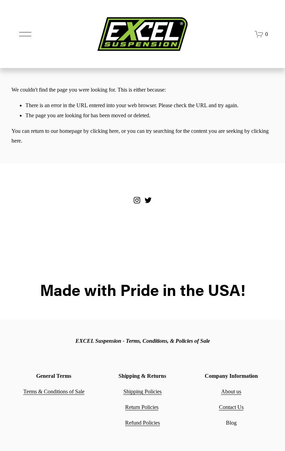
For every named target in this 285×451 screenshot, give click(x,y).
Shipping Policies (142, 391)
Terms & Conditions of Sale (53, 391)
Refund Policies (142, 423)
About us (231, 391)
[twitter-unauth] (148, 200)
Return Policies (141, 407)
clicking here (104, 131)
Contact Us (231, 407)
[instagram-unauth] (136, 200)
